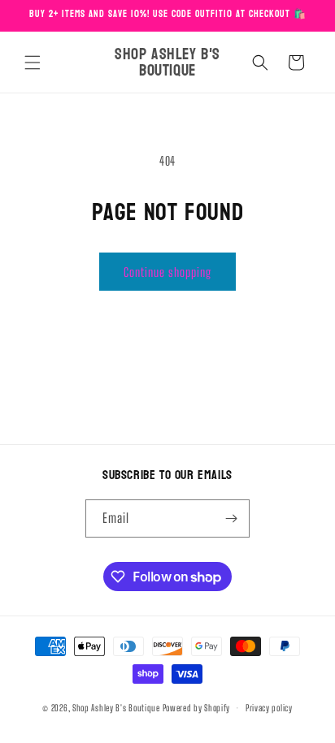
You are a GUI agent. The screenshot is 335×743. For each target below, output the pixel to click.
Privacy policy (269, 707)
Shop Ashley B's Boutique (116, 707)
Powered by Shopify (197, 707)
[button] (32, 62)
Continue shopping (167, 272)
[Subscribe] (231, 518)
